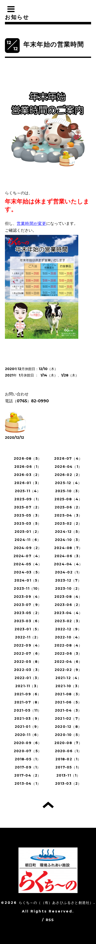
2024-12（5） (68, 531)
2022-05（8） (28, 661)
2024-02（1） (68, 572)
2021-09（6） (27, 694)
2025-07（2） (28, 507)
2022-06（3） (68, 653)
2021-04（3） (68, 710)
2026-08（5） (28, 458)
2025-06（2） (68, 507)
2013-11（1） (68, 775)
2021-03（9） (27, 718)
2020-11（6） (28, 734)
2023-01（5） (28, 629)
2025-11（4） (28, 491)
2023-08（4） (68, 596)
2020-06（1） (68, 751)
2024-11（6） (28, 539)
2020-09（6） (28, 743)
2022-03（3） (27, 669)
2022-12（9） (68, 629)
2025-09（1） (27, 499)
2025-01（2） (28, 531)
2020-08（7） (68, 743)
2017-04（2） (27, 775)
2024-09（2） (28, 548)
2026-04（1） (68, 466)
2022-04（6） (68, 661)
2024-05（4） (28, 564)
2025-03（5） (27, 523)
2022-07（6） (28, 653)
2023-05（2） (27, 613)
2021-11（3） (27, 686)
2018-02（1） (68, 759)
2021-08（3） (68, 694)
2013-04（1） (28, 783)
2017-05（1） (68, 767)
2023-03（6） (28, 621)
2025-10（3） (68, 491)
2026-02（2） (68, 474)
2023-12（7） (68, 580)
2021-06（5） (68, 702)
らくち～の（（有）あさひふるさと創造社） (56, 902)
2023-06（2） (68, 604)
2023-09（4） (28, 596)
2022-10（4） (68, 637)
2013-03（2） (68, 783)
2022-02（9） (68, 669)
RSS (50, 920)
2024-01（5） (27, 580)
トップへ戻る (48, 805)
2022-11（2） (28, 637)
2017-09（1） (28, 767)
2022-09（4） (28, 645)
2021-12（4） (68, 678)
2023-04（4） (68, 613)
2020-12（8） (68, 726)
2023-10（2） (68, 588)
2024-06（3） (68, 556)
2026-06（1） (27, 466)
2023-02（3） (68, 621)
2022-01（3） (28, 678)
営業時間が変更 (31, 223)
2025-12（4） (68, 483)
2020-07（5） (28, 751)
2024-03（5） (28, 572)
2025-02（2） (68, 523)
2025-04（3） (68, 515)
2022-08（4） (68, 645)
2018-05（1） (28, 759)
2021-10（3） (68, 686)
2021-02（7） (68, 718)
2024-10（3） (68, 539)
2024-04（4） (68, 564)
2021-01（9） (28, 726)
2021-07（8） (27, 702)
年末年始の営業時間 (53, 44)
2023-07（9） (28, 604)
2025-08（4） (68, 499)
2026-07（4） (68, 458)
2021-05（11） (27, 710)
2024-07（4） (28, 556)
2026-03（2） (28, 474)
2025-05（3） (27, 515)
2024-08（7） (68, 548)
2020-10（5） (68, 734)
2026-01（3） (27, 483)
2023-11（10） (27, 588)
